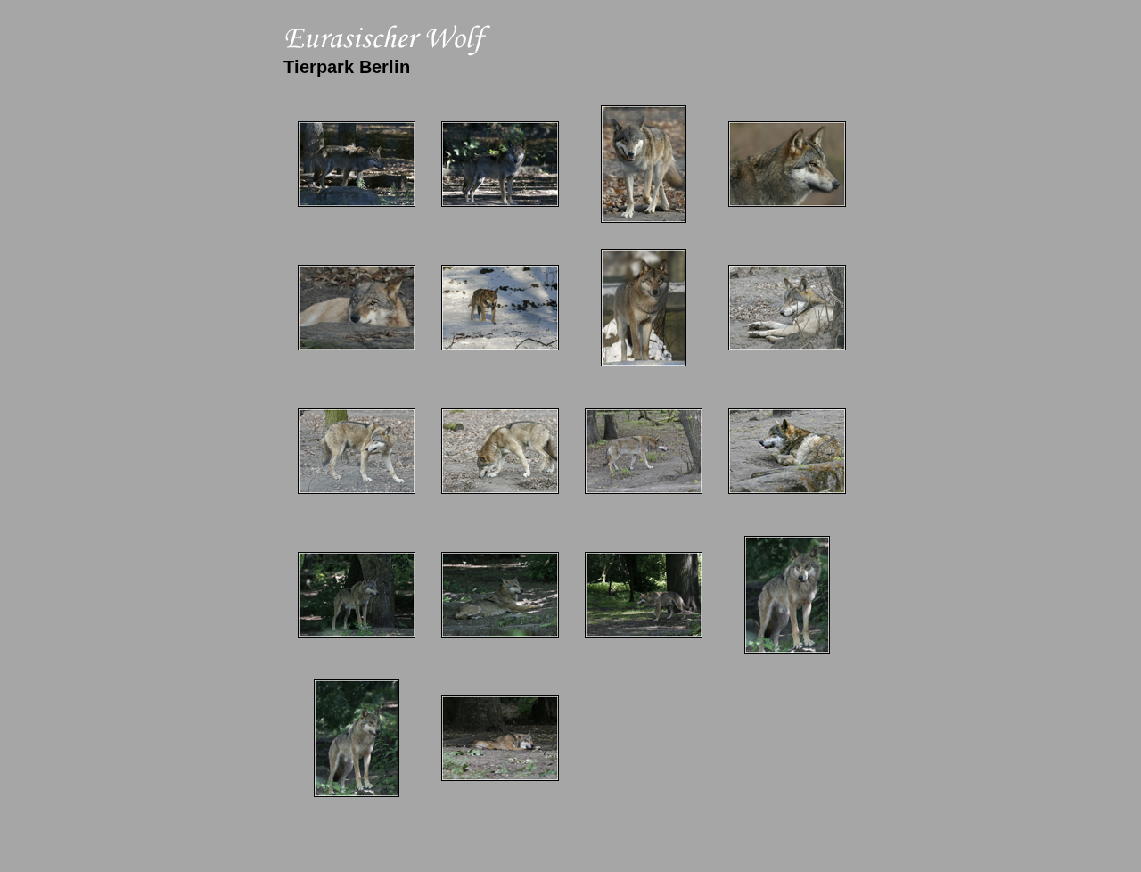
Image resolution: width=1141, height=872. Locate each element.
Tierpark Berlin (346, 67)
